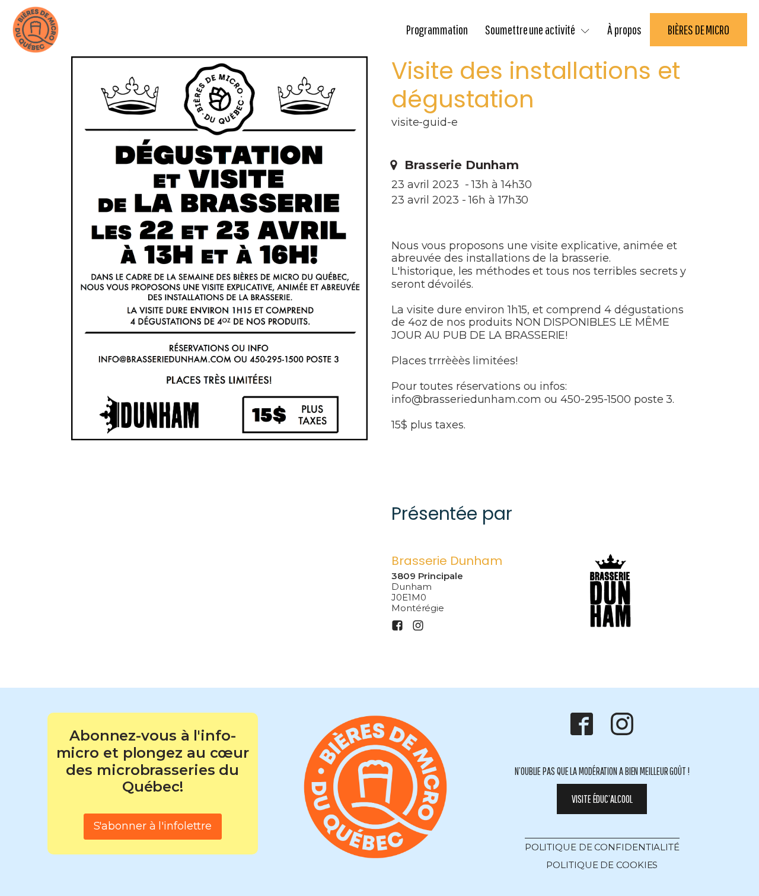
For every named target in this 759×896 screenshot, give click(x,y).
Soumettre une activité (530, 29)
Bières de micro (698, 29)
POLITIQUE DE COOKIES (602, 864)
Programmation (437, 29)
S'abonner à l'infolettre (153, 826)
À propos (624, 29)
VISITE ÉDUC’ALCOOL (602, 799)
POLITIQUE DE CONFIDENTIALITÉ (602, 847)
